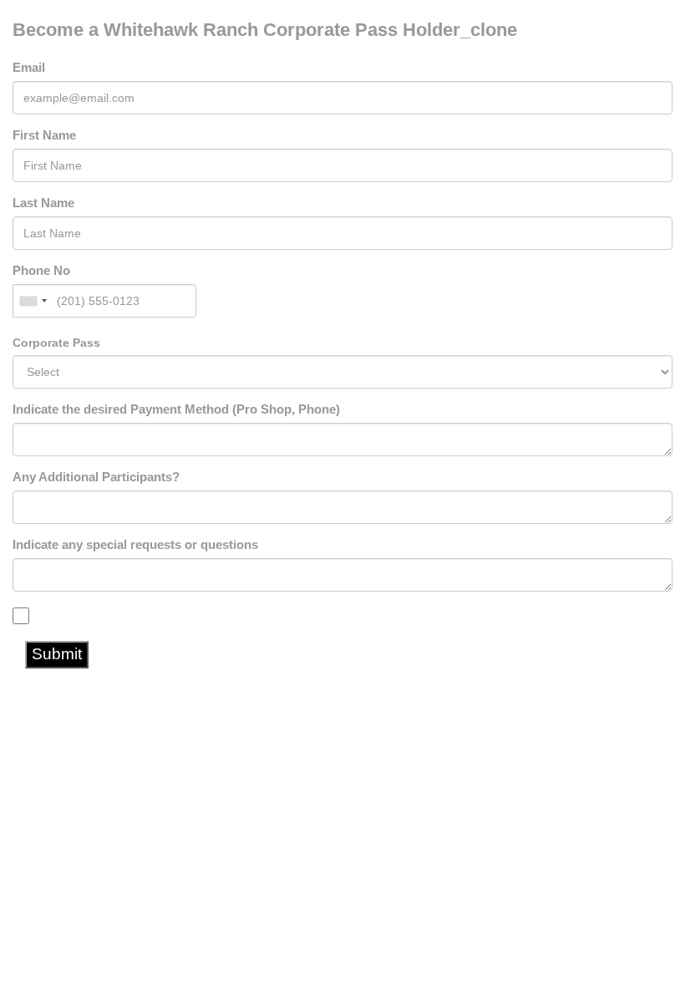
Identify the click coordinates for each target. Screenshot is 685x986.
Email (29, 67)
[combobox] (32, 301)
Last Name (43, 203)
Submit (57, 654)
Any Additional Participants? (96, 477)
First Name (44, 135)
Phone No (41, 270)
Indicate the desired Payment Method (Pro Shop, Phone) (176, 409)
